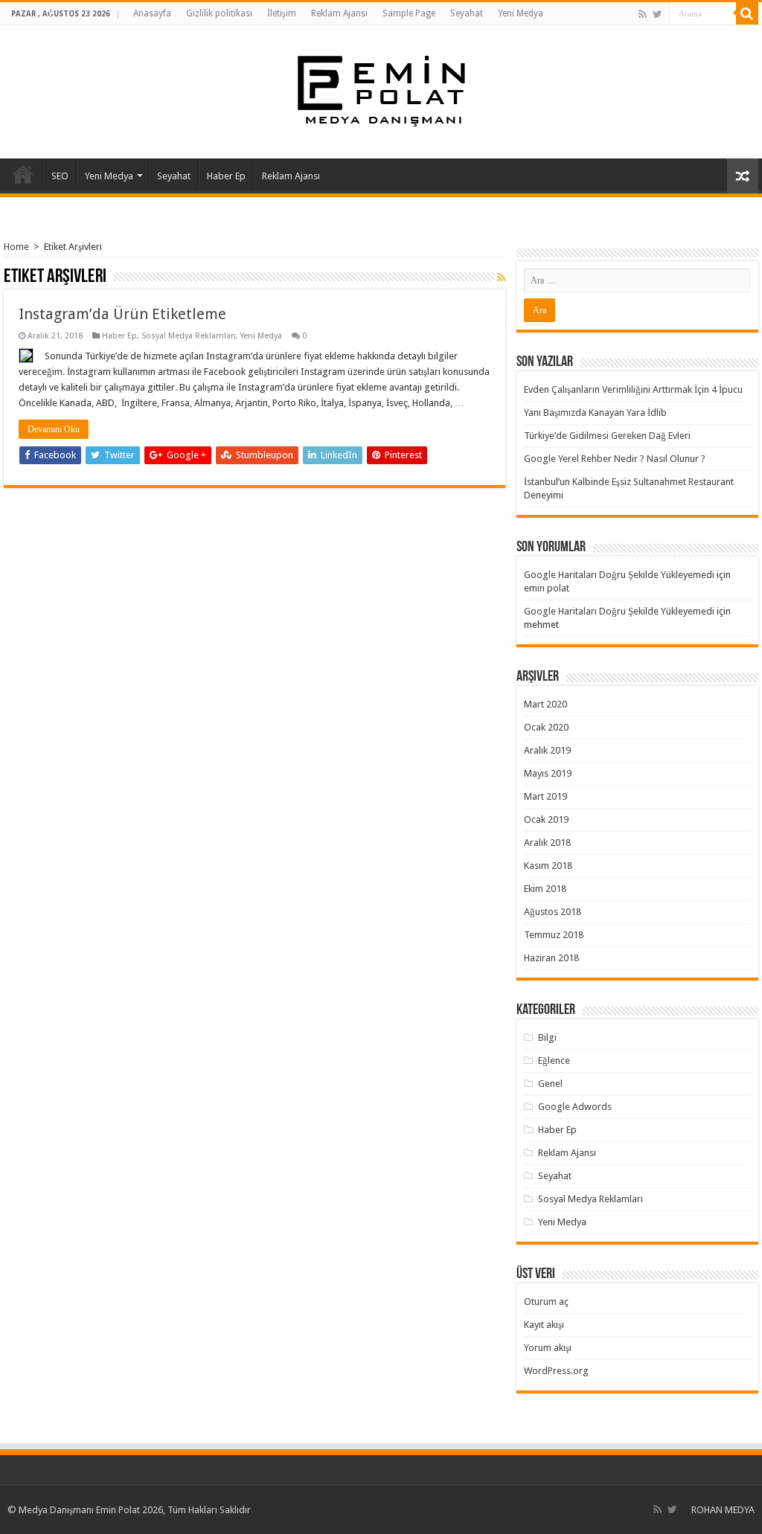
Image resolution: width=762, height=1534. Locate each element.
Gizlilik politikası (219, 13)
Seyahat (466, 13)
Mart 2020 (545, 704)
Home (16, 246)
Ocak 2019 (546, 819)
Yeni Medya (520, 13)
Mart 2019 (545, 796)
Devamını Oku (54, 429)
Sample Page (408, 13)
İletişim (281, 13)
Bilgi (547, 1037)
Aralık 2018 (547, 842)
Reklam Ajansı (339, 13)
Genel (550, 1083)
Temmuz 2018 (553, 934)
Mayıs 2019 (548, 773)
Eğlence (554, 1060)
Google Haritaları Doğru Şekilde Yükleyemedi (619, 574)
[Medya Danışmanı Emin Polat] (381, 89)
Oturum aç (546, 1301)
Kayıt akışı (544, 1324)
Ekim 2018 (545, 888)
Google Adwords (575, 1106)
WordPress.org (556, 1370)
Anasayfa (152, 13)
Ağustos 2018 (552, 911)
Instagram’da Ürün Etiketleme (122, 314)
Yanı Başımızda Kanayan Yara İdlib (595, 412)
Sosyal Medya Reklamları (188, 336)
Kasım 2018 (548, 865)
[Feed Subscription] (501, 277)
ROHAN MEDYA (723, 1509)
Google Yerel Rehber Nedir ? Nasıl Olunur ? (614, 458)
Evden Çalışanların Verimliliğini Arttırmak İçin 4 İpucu (633, 389)
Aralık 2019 (547, 750)
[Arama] (747, 13)
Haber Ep (226, 176)
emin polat (546, 588)
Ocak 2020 (546, 727)
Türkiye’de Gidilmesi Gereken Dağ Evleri (607, 435)
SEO (59, 176)
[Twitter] (657, 14)
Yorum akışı (548, 1347)
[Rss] (642, 14)
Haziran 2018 (551, 957)
